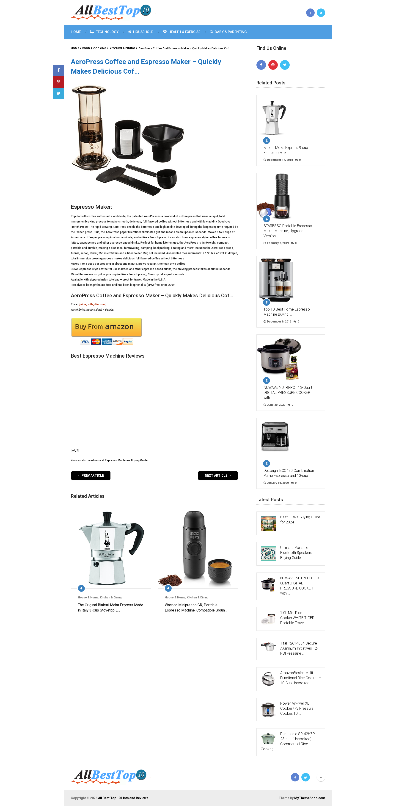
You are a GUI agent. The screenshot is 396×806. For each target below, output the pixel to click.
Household (143, 32)
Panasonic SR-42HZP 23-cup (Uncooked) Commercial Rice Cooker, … (288, 741)
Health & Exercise (184, 32)
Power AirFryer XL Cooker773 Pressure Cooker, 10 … (297, 708)
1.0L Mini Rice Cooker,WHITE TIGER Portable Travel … (297, 618)
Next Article (216, 475)
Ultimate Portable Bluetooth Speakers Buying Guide (296, 552)
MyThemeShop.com (309, 798)
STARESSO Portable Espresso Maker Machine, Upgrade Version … (288, 231)
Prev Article (92, 475)
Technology (106, 32)
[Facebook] (261, 65)
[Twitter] (285, 65)
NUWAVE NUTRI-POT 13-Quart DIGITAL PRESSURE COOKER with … (288, 392)
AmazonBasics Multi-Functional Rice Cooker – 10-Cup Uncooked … (300, 678)
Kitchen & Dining (110, 597)
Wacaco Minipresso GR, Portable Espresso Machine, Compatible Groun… (196, 607)
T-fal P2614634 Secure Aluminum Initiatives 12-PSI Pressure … (299, 648)
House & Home (88, 597)
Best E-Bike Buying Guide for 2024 (300, 519)
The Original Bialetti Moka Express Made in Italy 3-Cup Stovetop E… (110, 607)
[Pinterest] (273, 65)
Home (76, 32)
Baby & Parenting (230, 32)
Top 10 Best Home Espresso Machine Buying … (287, 312)
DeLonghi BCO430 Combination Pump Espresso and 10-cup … (289, 473)
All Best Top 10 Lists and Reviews (123, 798)
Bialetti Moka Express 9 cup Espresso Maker (286, 150)
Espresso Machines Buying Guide (126, 460)
